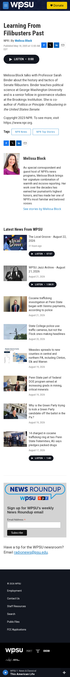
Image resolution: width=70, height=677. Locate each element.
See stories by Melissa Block (42, 209)
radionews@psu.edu (31, 552)
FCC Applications (16, 629)
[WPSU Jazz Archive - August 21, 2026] (15, 273)
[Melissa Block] (12, 164)
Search (11, 614)
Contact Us (13, 598)
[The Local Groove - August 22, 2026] (15, 242)
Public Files (13, 621)
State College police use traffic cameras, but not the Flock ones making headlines (47, 330)
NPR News (21, 131)
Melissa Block (23, 40)
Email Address (16, 519)
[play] (5, 672)
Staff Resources (16, 606)
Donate (58, 5)
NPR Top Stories (45, 131)
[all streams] (65, 672)
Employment (14, 590)
